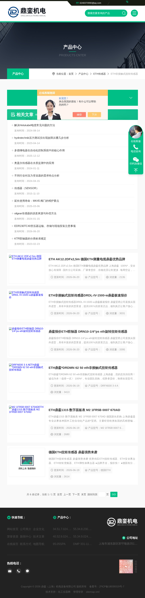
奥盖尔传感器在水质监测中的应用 (34, 162)
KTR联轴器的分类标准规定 (30, 238)
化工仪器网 (64, 591)
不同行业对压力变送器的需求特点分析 (36, 175)
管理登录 (78, 591)
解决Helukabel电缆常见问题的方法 (34, 125)
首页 (71, 73)
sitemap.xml (92, 591)
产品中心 (18, 73)
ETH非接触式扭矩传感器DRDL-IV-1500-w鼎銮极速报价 (88, 295)
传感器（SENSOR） (26, 188)
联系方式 (25, 543)
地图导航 (38, 543)
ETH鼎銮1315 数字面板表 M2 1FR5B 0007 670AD (84, 410)
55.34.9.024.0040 (82, 536)
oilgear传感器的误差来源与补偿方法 (35, 213)
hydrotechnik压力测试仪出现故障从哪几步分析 (41, 137)
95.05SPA (59, 543)
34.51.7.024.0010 (62, 529)
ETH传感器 (99, 73)
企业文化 (38, 529)
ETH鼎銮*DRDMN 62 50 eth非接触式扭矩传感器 (83, 368)
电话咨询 (136, 151)
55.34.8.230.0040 (82, 529)
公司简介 (25, 529)
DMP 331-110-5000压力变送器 (82, 543)
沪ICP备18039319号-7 (111, 586)
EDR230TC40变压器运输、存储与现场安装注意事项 (45, 225)
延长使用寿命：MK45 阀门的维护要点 (36, 200)
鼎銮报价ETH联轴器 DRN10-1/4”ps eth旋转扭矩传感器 (88, 331)
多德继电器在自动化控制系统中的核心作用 (39, 150)
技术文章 (38, 536)
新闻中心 (25, 536)
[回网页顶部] (136, 170)
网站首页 (12, 529)
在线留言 (12, 543)
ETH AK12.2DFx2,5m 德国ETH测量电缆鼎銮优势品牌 (87, 259)
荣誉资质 (12, 536)
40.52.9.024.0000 (62, 536)
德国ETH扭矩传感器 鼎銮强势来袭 (73, 452)
